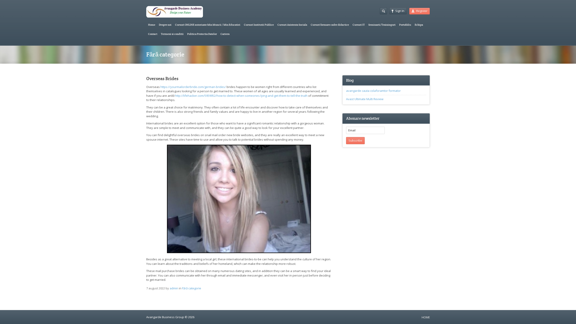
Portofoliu (405, 24)
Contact (152, 34)
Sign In (399, 11)
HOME (426, 317)
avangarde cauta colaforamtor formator (373, 91)
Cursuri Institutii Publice (259, 24)
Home (151, 24)
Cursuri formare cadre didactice (330, 24)
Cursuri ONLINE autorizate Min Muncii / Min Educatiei (207, 24)
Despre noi (165, 24)
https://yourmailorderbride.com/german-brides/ (193, 87)
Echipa (419, 24)
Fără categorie (191, 288)
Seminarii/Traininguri (382, 24)
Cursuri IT (359, 24)
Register (422, 11)
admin (174, 288)
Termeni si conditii (172, 34)
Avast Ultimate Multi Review (364, 99)
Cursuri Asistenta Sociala (292, 24)
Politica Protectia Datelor (202, 34)
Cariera (225, 34)
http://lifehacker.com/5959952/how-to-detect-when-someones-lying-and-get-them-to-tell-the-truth (241, 96)
